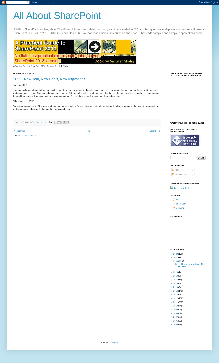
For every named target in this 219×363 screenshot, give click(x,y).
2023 (175, 254)
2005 (175, 324)
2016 (175, 283)
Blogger (114, 342)
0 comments (41, 122)
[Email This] (56, 122)
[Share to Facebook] (65, 122)
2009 (175, 310)
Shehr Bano (181, 204)
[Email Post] (51, 122)
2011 (175, 302)
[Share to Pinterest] (68, 122)
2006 (175, 321)
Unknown (180, 208)
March (178, 261)
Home (87, 131)
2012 (175, 298)
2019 (175, 276)
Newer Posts (19, 131)
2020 (175, 272)
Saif (177, 200)
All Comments (180, 175)
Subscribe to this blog (182, 188)
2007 (175, 317)
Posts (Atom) (30, 136)
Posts (176, 170)
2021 (175, 258)
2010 (175, 306)
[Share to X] (62, 122)
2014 (175, 291)
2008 (175, 313)
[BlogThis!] (59, 122)
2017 (175, 280)
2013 (175, 295)
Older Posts (155, 131)
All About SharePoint (57, 15)
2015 (175, 287)
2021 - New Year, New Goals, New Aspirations (49, 79)
